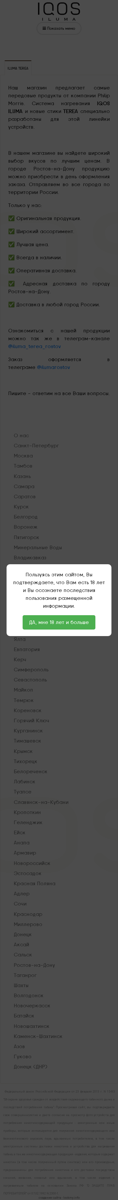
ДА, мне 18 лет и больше (59, 622)
